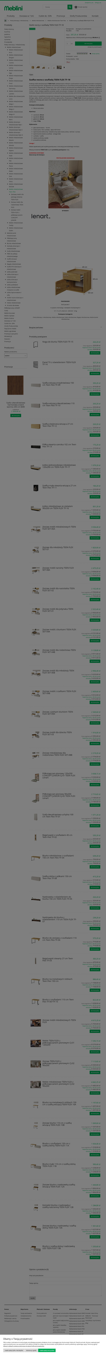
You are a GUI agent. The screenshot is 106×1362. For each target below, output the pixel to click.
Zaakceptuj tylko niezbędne (14, 1350)
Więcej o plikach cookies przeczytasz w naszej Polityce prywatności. (23, 1346)
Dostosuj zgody (31, 1350)
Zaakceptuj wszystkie (47, 1350)
